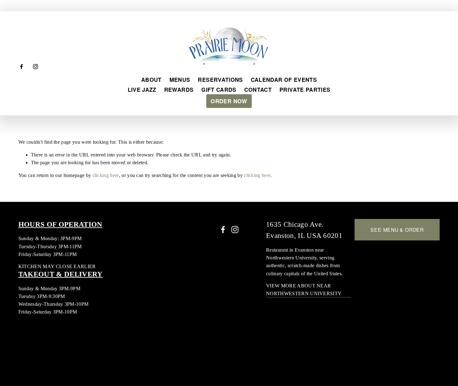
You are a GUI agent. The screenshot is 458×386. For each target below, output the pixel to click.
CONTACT (258, 89)
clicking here (106, 175)
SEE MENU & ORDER (397, 229)
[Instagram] (35, 66)
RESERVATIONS (220, 79)
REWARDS (178, 89)
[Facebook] (21, 66)
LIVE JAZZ (142, 89)
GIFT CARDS (218, 89)
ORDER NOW (229, 101)
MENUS (179, 79)
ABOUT (151, 79)
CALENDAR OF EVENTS (284, 79)
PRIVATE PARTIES (304, 89)
